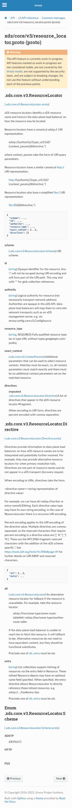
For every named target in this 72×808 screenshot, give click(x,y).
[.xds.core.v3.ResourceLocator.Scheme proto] (32, 728)
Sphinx (21, 798)
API (12, 18)
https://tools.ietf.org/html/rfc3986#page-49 (31, 552)
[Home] (6, 17)
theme (39, 798)
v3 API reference (28, 18)
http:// (60, 167)
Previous (15, 778)
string (12, 269)
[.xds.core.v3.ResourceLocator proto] (27, 104)
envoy (38, 5)
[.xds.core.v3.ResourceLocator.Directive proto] (33, 438)
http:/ (12, 180)
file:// (57, 192)
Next (59, 778)
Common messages (53, 18)
